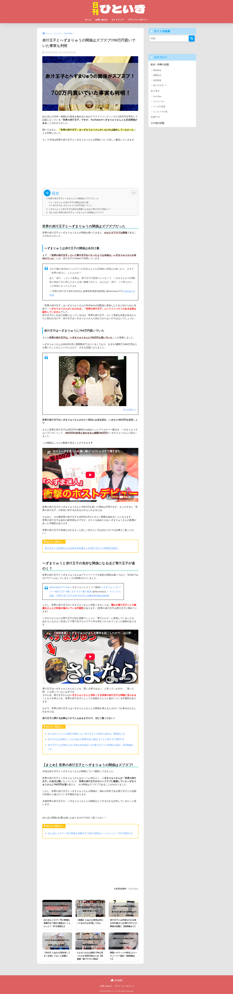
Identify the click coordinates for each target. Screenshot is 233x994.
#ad (67, 587)
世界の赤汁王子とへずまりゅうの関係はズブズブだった (73, 198)
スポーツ (155, 117)
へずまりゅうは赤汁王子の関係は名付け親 (70, 202)
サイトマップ (118, 19)
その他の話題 (157, 123)
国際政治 (157, 75)
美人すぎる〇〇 (160, 85)
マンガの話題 (159, 106)
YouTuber (133, 888)
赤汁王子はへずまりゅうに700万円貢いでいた (72, 205)
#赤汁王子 (60, 591)
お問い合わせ (101, 19)
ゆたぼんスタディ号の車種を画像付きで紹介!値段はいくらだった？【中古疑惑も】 (90, 833)
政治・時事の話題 (160, 64)
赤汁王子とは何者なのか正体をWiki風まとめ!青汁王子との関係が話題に (82, 548)
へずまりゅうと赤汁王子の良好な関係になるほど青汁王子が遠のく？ (79, 209)
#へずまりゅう (107, 587)
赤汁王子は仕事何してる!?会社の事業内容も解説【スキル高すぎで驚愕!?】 (86, 739)
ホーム (88, 19)
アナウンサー (159, 101)
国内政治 (157, 70)
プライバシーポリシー (138, 19)
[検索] (192, 38)
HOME (118, 980)
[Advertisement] (90, 164)
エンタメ (155, 91)
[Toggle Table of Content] (132, 192)
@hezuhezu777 (57, 587)
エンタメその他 (160, 111)
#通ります (71, 591)
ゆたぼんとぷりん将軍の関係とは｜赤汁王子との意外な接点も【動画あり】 (87, 734)
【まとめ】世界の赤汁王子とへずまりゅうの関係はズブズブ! (75, 212)
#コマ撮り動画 (84, 591)
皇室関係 (157, 80)
